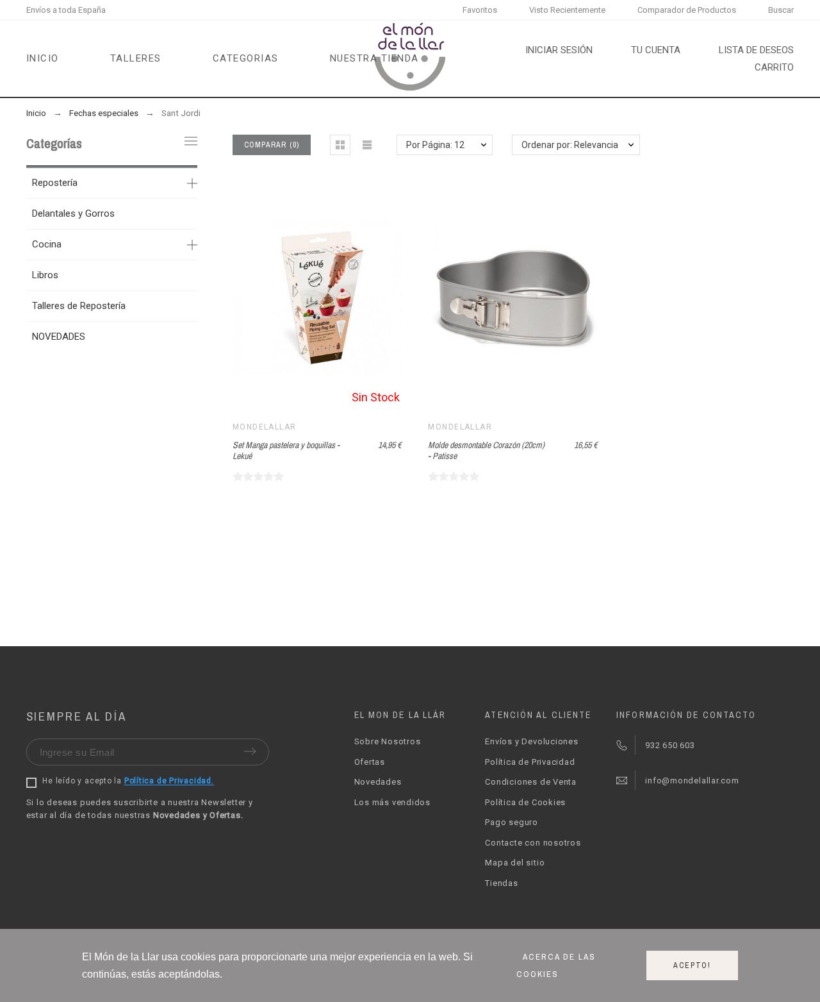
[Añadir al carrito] (497, 298)
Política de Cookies (525, 802)
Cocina (47, 244)
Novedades (378, 782)
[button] (340, 145)
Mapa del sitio (515, 862)
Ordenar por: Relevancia (569, 145)
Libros (45, 275)
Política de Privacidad (530, 762)
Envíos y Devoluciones (531, 741)
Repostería (55, 182)
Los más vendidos (392, 802)
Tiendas (501, 883)
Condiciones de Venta (531, 782)
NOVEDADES (58, 336)
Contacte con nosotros (532, 843)
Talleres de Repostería (79, 306)
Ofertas (369, 762)
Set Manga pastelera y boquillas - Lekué (286, 450)
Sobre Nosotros (387, 741)
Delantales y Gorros (73, 213)
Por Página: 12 (435, 145)
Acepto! (692, 965)
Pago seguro (511, 822)
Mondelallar (265, 426)
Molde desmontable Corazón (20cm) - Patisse (486, 450)
